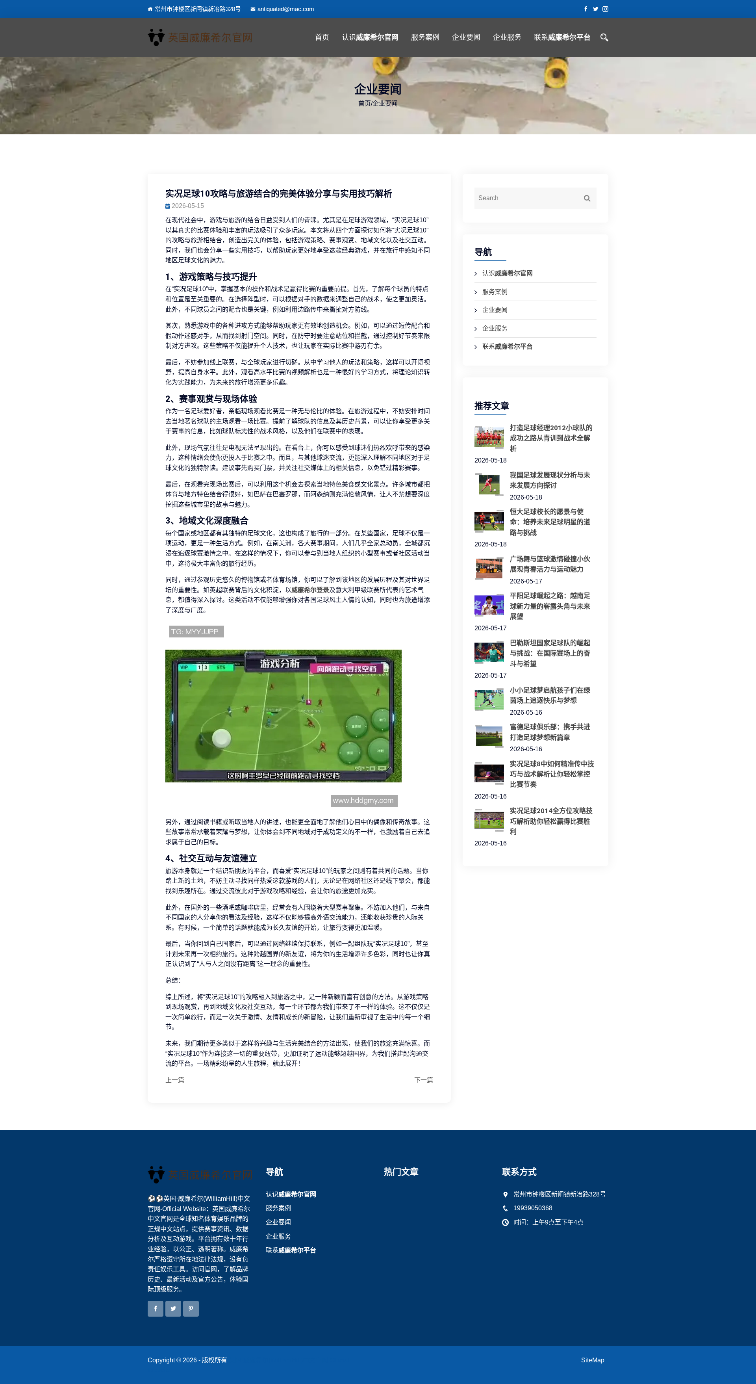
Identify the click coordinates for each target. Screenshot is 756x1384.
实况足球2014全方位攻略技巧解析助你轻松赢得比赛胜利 (551, 821)
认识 (370, 37)
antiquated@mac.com (286, 9)
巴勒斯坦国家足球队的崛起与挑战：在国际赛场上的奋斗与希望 (550, 653)
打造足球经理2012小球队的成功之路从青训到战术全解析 (551, 438)
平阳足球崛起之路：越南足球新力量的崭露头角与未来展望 (550, 606)
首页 (322, 37)
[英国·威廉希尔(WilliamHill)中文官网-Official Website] (201, 37)
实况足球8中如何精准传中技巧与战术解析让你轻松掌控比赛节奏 (552, 774)
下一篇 (423, 1080)
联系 (562, 37)
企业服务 (507, 37)
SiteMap (592, 1360)
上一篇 (174, 1080)
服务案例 (425, 37)
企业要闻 (466, 37)
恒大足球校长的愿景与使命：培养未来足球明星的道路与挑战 (550, 522)
